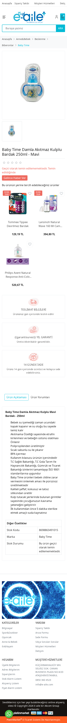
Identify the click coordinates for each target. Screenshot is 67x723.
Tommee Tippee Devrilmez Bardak (18, 224)
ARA (60, 28)
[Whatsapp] (9, 714)
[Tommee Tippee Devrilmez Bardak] (18, 204)
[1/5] (4, 163)
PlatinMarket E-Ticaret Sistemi (24, 719)
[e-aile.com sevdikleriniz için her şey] (29, 17)
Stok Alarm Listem (11, 678)
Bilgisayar (7, 628)
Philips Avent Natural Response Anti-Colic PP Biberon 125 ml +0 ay (18, 275)
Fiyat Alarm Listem (12, 687)
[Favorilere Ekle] (30, 193)
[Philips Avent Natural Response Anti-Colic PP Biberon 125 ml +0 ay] (18, 254)
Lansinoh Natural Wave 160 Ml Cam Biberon (49, 224)
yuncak (7, 637)
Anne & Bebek (9, 641)
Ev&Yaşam (7, 646)
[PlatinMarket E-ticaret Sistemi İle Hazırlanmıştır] (21, 713)
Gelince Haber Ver (15, 178)
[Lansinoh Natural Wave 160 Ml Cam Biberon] (49, 204)
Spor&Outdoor (10, 632)
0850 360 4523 (43, 679)
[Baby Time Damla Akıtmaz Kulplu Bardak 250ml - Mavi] (33, 85)
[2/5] (6, 163)
